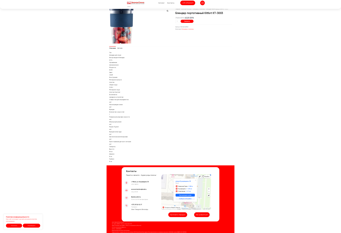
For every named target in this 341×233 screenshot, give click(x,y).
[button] (167, 11)
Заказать (187, 21)
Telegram (138, 209)
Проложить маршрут (177, 215)
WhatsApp (144, 209)
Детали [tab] (119, 48)
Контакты (170, 3)
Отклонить (14, 225)
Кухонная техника (186, 9)
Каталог (161, 3)
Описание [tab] (112, 48)
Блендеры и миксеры (199, 9)
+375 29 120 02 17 (136, 204)
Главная (177, 9)
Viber (133, 209)
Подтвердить (31, 225)
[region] (23, 221)
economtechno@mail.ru (138, 189)
